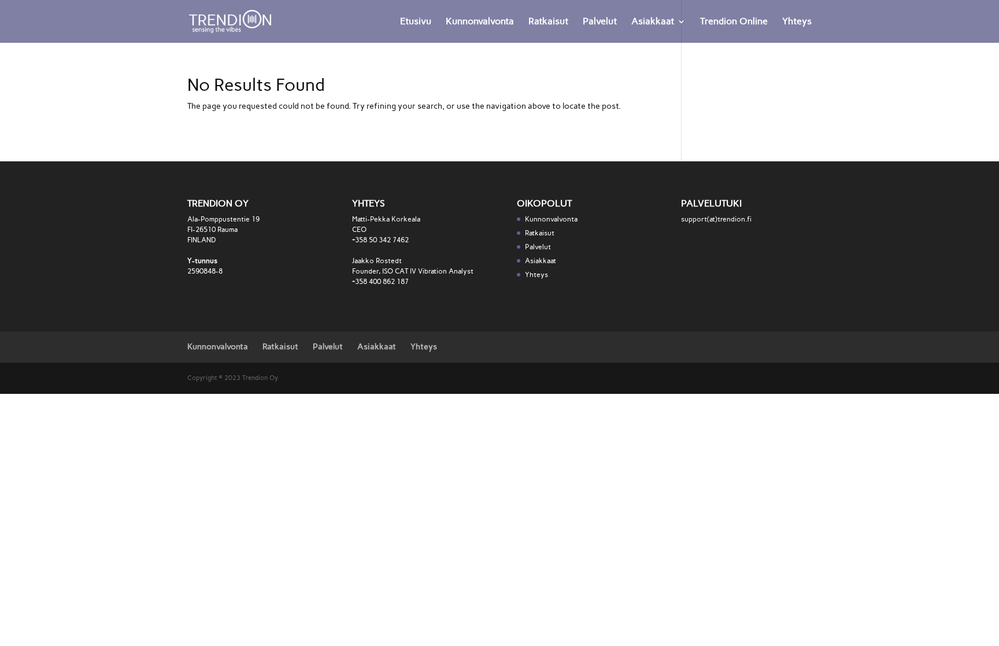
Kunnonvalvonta (480, 22)
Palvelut (600, 22)
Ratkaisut (548, 22)
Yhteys (797, 22)
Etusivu (415, 22)
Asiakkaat (652, 22)
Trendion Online (734, 22)
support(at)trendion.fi (716, 219)
